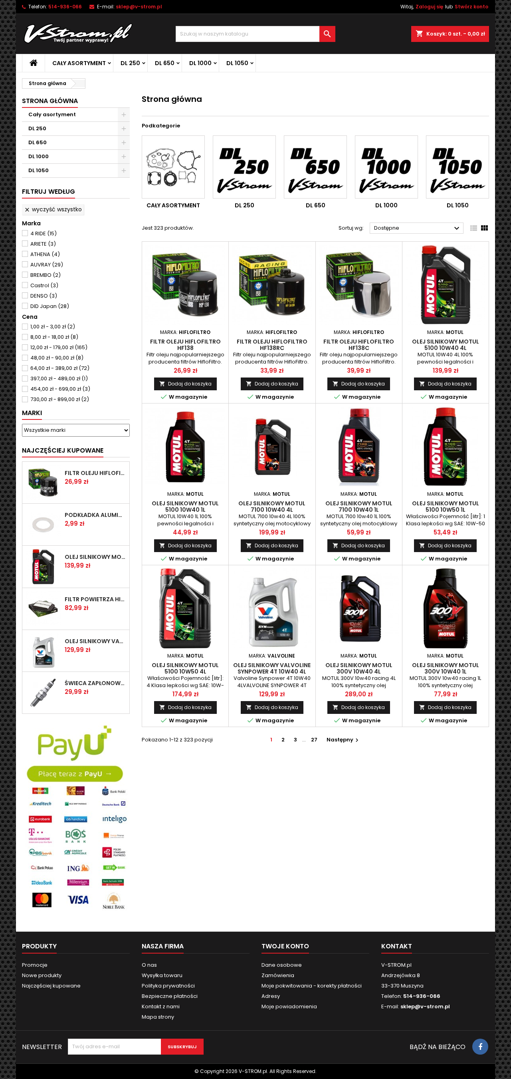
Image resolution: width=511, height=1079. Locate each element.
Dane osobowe (281, 965)
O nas (149, 965)
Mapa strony (158, 1017)
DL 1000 (200, 63)
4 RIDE (43, 233)
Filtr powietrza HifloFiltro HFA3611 (95, 599)
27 (314, 739)
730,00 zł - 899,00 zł (59, 399)
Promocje (35, 965)
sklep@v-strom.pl (139, 6)
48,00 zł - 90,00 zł (56, 358)
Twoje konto (285, 946)
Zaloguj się (429, 6)
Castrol (44, 285)
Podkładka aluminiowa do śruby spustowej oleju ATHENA (95, 515)
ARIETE (43, 244)
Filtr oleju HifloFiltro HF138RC (272, 345)
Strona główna (50, 100)
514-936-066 (65, 6)
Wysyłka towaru (162, 975)
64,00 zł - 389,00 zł (59, 368)
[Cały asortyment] (173, 167)
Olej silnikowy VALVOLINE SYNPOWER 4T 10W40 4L (95, 641)
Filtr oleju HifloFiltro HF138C (358, 345)
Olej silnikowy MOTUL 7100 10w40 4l (271, 506)
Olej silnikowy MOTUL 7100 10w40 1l (358, 506)
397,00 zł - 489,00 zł (59, 378)
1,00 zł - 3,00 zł (52, 326)
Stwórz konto (471, 6)
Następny (343, 739)
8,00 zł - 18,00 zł (54, 337)
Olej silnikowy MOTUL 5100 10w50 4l (185, 668)
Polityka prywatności (168, 986)
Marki (32, 412)
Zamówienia (277, 975)
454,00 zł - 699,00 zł (60, 389)
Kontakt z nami (161, 1006)
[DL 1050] (457, 167)
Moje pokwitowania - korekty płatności (311, 986)
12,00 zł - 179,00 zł (58, 347)
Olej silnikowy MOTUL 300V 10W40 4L (358, 668)
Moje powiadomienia (289, 1006)
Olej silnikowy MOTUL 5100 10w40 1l (185, 506)
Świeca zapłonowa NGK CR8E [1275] (95, 683)
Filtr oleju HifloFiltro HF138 (95, 473)
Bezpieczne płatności (170, 996)
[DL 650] (315, 167)
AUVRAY (46, 264)
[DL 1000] (386, 167)
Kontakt (396, 946)
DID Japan (49, 306)
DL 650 (164, 63)
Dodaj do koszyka (185, 383)
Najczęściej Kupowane (62, 450)
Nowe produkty (41, 975)
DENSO (43, 296)
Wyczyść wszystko (53, 209)
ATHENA (45, 254)
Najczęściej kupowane (51, 986)
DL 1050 (237, 63)
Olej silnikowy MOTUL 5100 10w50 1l (445, 506)
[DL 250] (244, 167)
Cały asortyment (79, 63)
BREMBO (45, 275)
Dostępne (417, 228)
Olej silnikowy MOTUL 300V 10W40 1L (445, 668)
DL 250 (130, 63)
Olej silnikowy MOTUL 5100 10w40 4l (95, 557)
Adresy (270, 996)
